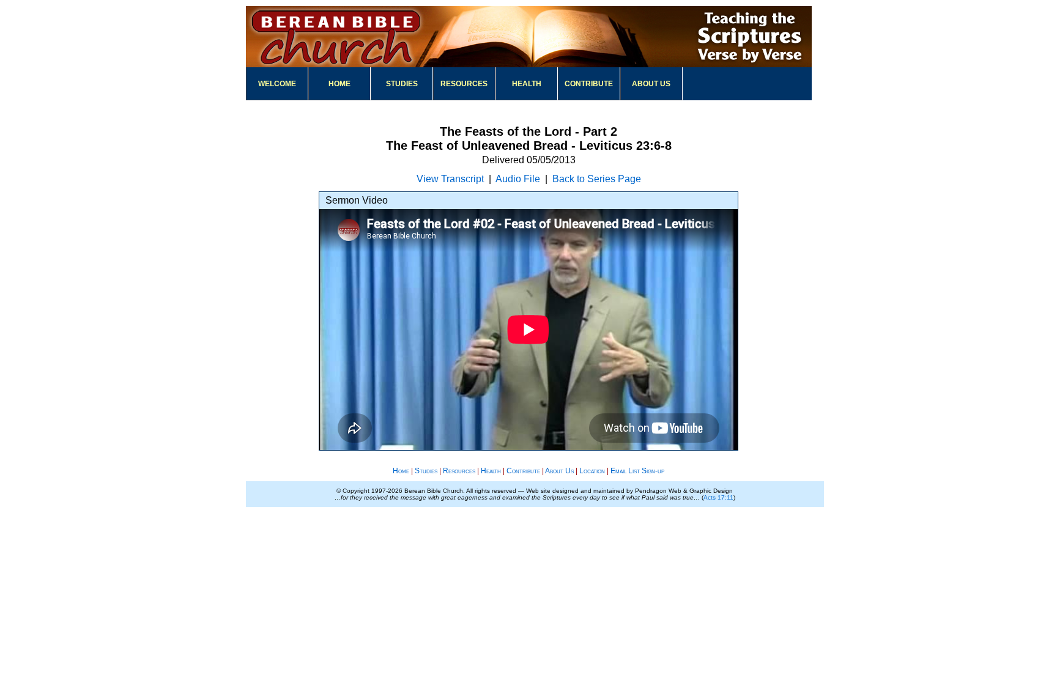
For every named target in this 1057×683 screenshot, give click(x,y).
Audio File (517, 179)
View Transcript (450, 179)
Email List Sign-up (637, 471)
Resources (464, 83)
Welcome (277, 83)
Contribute (589, 83)
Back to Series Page (596, 179)
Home (339, 83)
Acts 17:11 (718, 497)
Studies (402, 83)
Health (526, 83)
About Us (651, 83)
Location (592, 471)
